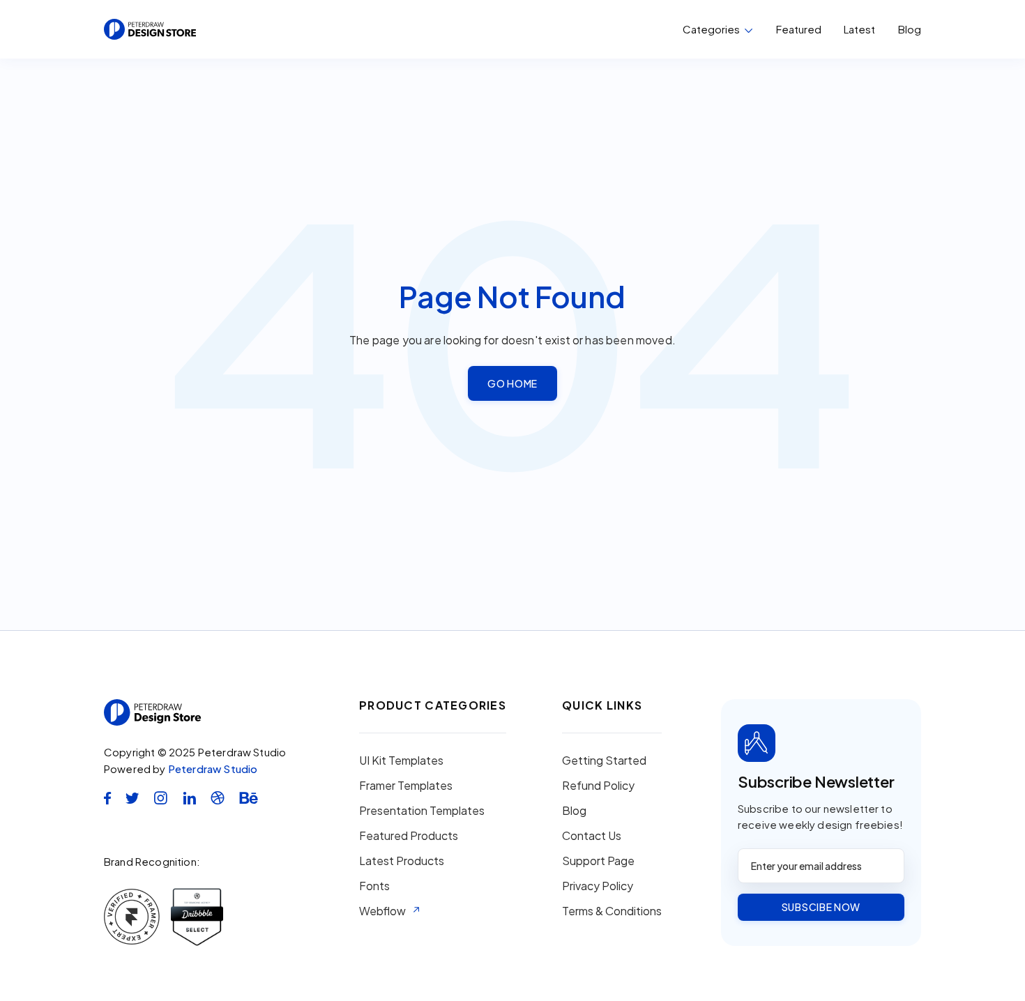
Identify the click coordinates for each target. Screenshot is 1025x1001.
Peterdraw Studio (213, 768)
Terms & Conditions (612, 911)
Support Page (598, 861)
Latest (859, 29)
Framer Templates (406, 785)
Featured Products (408, 836)
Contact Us (591, 836)
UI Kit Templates (401, 760)
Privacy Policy (597, 886)
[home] (150, 29)
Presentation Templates (422, 810)
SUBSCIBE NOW (821, 907)
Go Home (512, 383)
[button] (718, 29)
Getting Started (604, 760)
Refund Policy (598, 785)
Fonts (374, 886)
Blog (909, 29)
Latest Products (401, 861)
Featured (798, 29)
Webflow (382, 911)
